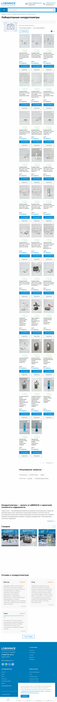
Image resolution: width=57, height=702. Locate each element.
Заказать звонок (50, 4)
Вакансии (31, 657)
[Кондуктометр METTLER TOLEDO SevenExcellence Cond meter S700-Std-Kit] (24, 41)
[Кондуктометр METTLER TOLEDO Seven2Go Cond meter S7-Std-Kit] (48, 155)
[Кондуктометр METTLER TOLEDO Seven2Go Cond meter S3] (48, 192)
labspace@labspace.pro (35, 3)
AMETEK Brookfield (6, 681)
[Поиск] (54, 10)
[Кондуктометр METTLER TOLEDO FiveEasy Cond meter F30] (48, 118)
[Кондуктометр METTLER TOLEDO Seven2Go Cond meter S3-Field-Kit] (36, 230)
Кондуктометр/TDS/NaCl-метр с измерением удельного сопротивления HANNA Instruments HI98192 (26, 401)
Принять (25, 696)
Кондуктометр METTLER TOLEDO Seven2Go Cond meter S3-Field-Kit (36, 244)
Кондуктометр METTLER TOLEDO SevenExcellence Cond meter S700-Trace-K (48, 55)
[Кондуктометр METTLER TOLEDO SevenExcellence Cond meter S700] (36, 41)
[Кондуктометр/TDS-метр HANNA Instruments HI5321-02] (24, 346)
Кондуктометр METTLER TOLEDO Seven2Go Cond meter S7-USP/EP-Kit (36, 207)
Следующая (49, 463)
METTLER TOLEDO (33, 474)
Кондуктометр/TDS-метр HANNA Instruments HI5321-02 (24, 360)
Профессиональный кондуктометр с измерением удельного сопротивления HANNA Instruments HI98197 (37, 401)
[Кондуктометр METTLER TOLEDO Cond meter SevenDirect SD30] (24, 79)
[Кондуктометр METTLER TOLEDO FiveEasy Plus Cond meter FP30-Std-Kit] (36, 118)
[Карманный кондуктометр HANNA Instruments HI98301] (48, 384)
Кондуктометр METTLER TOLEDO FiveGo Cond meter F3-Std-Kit (48, 283)
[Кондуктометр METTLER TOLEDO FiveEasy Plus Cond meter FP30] (24, 118)
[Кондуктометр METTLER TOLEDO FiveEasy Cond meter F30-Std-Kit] (24, 155)
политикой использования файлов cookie (32, 691)
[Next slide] (54, 526)
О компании (32, 652)
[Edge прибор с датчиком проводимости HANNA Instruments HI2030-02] (36, 306)
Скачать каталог (13, 563)
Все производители (6, 685)
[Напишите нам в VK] (9, 664)
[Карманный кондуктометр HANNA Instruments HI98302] (24, 427)
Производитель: (23, 475)
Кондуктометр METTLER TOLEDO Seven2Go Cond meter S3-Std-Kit (24, 244)
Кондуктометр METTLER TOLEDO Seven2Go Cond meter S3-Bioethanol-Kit (48, 245)
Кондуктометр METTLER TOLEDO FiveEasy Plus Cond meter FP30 (24, 132)
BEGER (3, 683)
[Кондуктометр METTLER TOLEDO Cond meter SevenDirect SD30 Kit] (48, 79)
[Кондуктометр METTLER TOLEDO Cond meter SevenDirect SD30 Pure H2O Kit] (36, 79)
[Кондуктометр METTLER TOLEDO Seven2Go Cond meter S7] (36, 155)
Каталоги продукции (34, 672)
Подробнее (24, 69)
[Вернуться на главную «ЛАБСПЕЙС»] (14, 649)
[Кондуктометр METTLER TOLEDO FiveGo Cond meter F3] (24, 269)
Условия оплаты (33, 676)
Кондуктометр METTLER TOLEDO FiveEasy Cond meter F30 (48, 132)
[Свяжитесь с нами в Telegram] (2, 664)
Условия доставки (33, 678)
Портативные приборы (25, 28)
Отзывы (31, 655)
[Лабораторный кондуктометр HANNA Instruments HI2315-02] (48, 306)
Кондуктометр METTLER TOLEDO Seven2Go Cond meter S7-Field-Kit (24, 206)
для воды (29, 478)
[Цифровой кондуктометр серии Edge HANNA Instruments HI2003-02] (24, 306)
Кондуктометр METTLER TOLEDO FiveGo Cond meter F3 (24, 283)
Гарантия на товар (34, 681)
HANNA (42, 474)
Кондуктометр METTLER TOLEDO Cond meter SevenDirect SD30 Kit (48, 94)
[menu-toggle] (3, 10)
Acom (2, 676)
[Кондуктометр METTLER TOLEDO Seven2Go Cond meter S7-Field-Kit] (24, 192)
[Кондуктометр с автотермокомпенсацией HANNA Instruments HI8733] (36, 346)
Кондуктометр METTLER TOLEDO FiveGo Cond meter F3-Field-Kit (36, 283)
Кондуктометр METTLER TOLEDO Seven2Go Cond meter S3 (48, 206)
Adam (2, 674)
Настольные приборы (38, 28)
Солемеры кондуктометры (41, 478)
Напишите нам (31, 4)
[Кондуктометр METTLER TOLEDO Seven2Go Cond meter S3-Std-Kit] (24, 230)
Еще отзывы (28, 636)
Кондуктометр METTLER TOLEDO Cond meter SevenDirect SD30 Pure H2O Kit (36, 94)
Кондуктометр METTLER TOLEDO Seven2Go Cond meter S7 (36, 169)
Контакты (31, 650)
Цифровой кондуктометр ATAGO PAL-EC (14, 616)
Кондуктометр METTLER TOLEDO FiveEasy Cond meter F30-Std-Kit (24, 169)
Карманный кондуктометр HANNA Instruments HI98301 (47, 399)
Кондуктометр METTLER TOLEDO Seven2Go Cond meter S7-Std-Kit (48, 169)
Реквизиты (32, 659)
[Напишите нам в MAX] (13, 664)
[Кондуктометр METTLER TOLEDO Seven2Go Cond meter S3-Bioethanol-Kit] (48, 230)
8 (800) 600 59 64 (51, 3)
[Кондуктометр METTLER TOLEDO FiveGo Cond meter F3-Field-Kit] (36, 269)
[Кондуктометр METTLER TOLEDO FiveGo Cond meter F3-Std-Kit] (48, 269)
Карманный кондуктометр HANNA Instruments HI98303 (35, 442)
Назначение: (22, 478)
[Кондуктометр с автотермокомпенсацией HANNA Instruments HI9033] (48, 346)
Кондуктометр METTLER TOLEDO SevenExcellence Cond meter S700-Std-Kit (24, 55)
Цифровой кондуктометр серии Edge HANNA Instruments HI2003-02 (23, 322)
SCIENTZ (3, 672)
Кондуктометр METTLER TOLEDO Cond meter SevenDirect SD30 (24, 93)
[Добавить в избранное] (28, 36)
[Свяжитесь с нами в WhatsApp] (6, 664)
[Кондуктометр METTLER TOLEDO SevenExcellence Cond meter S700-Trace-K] (48, 41)
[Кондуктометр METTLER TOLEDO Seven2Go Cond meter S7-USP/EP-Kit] (36, 192)
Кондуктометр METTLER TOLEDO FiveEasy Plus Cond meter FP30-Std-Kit (36, 132)
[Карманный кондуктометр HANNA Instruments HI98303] (36, 427)
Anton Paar (4, 678)
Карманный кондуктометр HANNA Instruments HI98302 (23, 442)
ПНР (30, 674)
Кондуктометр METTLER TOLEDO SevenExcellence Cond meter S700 (36, 55)
